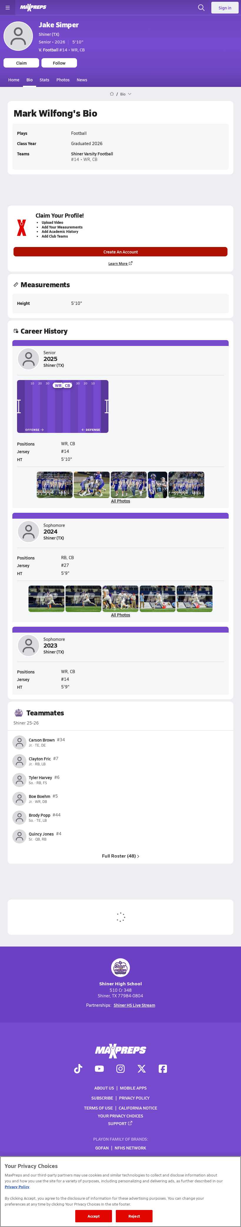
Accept (94, 1216)
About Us (104, 1088)
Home (13, 80)
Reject (134, 1216)
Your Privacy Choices (120, 1115)
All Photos (120, 500)
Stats (44, 80)
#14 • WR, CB (62, 50)
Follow (59, 63)
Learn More (118, 263)
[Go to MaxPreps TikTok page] (78, 1069)
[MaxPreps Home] (33, 7)
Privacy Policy (134, 1098)
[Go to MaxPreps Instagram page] (120, 1069)
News (82, 80)
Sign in (225, 8)
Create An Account (120, 252)
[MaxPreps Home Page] (112, 94)
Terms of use (98, 1108)
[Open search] (201, 7)
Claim (21, 63)
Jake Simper (59, 24)
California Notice (138, 1108)
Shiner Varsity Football (92, 154)
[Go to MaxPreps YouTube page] (99, 1069)
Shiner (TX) (49, 34)
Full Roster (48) (119, 855)
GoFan (102, 1148)
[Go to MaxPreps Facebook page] (163, 1069)
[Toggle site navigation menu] (7, 7)
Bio (29, 80)
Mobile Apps (133, 1088)
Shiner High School (120, 983)
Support (117, 1123)
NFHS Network (130, 1148)
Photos (63, 80)
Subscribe (102, 1098)
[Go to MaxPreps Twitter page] (141, 1069)
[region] (120, 1191)
